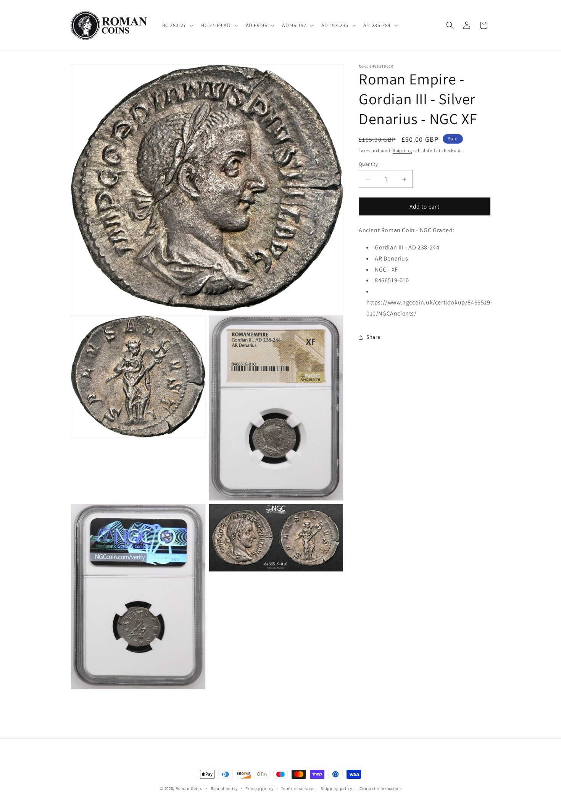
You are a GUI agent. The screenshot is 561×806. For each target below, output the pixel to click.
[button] (177, 25)
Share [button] (373, 336)
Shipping (402, 150)
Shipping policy (336, 788)
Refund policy (224, 788)
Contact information (380, 788)
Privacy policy (259, 788)
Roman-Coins (189, 788)
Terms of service (297, 788)
